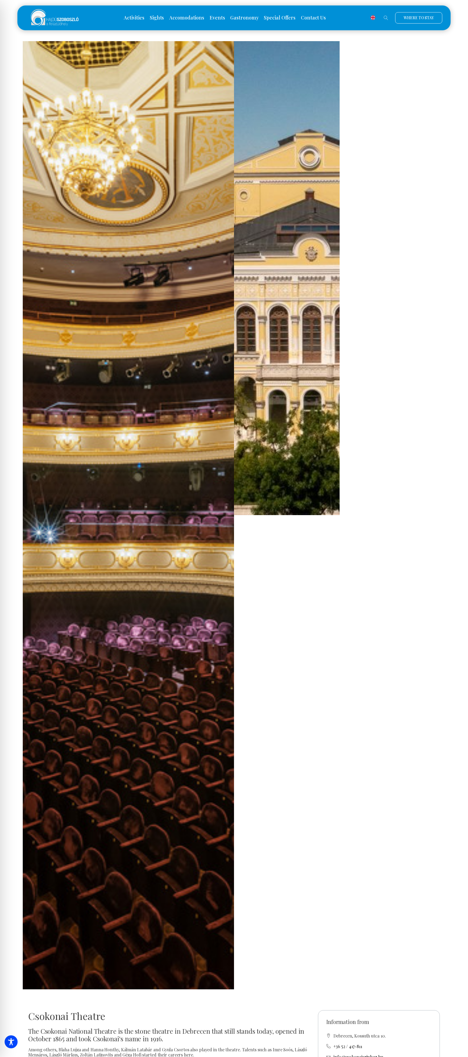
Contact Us (313, 18)
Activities (134, 18)
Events (217, 18)
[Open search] (386, 17)
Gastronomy (244, 18)
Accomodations (186, 18)
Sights (157, 18)
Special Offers (279, 18)
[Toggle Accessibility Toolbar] (11, 1042)
